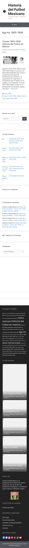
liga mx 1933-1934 (6, 334)
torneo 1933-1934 (10, 347)
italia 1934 (21, 329)
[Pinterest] (12, 537)
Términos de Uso (7, 525)
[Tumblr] (15, 537)
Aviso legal (5, 517)
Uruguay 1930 (11, 355)
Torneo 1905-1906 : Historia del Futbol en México (12, 44)
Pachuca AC (16, 338)
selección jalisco (22, 340)
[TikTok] (17, 537)
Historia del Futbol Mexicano (16, 9)
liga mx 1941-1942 (10, 336)
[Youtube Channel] (20, 537)
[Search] (24, 119)
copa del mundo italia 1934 (12, 315)
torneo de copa (22, 351)
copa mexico (22, 315)
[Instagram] (9, 537)
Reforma (7, 340)
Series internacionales (11, 343)
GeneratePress (16, 545)
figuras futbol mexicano (12, 318)
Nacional (7, 338)
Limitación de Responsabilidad (11, 523)
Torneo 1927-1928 (16, 345)
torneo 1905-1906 (11, 98)
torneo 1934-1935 (19, 347)
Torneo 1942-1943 (7, 351)
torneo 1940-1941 (7, 349)
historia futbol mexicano (13, 329)
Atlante (4, 313)
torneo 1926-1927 (9, 345)
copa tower (4, 318)
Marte (3, 338)
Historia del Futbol (8, 507)
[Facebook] (3, 537)
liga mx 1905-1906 (10, 96)
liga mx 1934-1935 (14, 334)
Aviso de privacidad (8, 520)
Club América (11, 313)
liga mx (22, 332)
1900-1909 (7, 93)
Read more (14, 89)
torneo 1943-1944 (15, 351)
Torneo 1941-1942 (19, 349)
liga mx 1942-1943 (20, 336)
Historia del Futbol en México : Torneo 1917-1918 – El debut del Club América (14, 209)
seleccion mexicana (14, 340)
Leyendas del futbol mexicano (10, 332)
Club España (17, 313)
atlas (7, 313)
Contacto (5, 528)
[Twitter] (6, 537)
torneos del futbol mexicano (10, 353)
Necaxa (11, 338)
